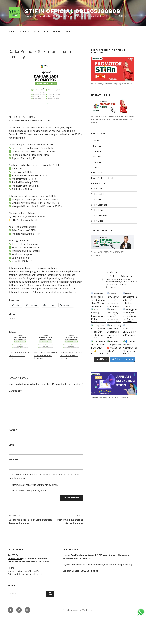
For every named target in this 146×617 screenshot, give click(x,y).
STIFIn (23, 31)
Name (13, 430)
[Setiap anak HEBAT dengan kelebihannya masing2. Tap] (98, 331)
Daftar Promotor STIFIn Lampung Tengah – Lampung (71, 355)
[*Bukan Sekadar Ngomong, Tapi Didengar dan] (130, 347)
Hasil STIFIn (40, 31)
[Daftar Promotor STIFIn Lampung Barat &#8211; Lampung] (20, 341)
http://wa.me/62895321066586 (28, 216)
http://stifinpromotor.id (24, 220)
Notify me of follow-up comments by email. (35, 485)
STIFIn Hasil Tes (98, 194)
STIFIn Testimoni (99, 215)
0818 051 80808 (89, 571)
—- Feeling (96, 162)
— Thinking (96, 151)
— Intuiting (96, 156)
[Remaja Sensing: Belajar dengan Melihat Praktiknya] (98, 315)
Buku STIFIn (97, 172)
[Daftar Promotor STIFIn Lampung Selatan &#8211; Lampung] (45, 341)
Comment (15, 391)
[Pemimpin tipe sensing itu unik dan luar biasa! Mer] (98, 299)
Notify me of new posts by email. (29, 490)
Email (13, 444)
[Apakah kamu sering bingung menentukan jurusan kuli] (114, 299)
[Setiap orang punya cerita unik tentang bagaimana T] (114, 331)
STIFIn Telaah (97, 210)
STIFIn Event (97, 188)
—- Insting (96, 167)
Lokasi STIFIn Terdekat (102, 178)
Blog (68, 31)
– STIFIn (95, 140)
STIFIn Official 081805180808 (72, 11)
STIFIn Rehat (97, 199)
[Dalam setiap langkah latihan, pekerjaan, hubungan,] (130, 299)
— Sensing (96, 146)
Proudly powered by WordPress (77, 610)
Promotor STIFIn (99, 183)
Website (13, 459)
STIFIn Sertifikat (99, 205)
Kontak (56, 31)
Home (12, 31)
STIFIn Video (97, 221)
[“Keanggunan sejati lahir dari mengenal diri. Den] (130, 315)
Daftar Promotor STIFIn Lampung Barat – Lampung (20, 355)
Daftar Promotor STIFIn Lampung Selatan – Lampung (45, 355)
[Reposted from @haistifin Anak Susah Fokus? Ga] (114, 347)
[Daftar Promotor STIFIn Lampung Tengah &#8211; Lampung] (71, 341)
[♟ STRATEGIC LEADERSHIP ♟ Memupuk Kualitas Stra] (130, 331)
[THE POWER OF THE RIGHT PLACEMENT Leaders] (98, 347)
